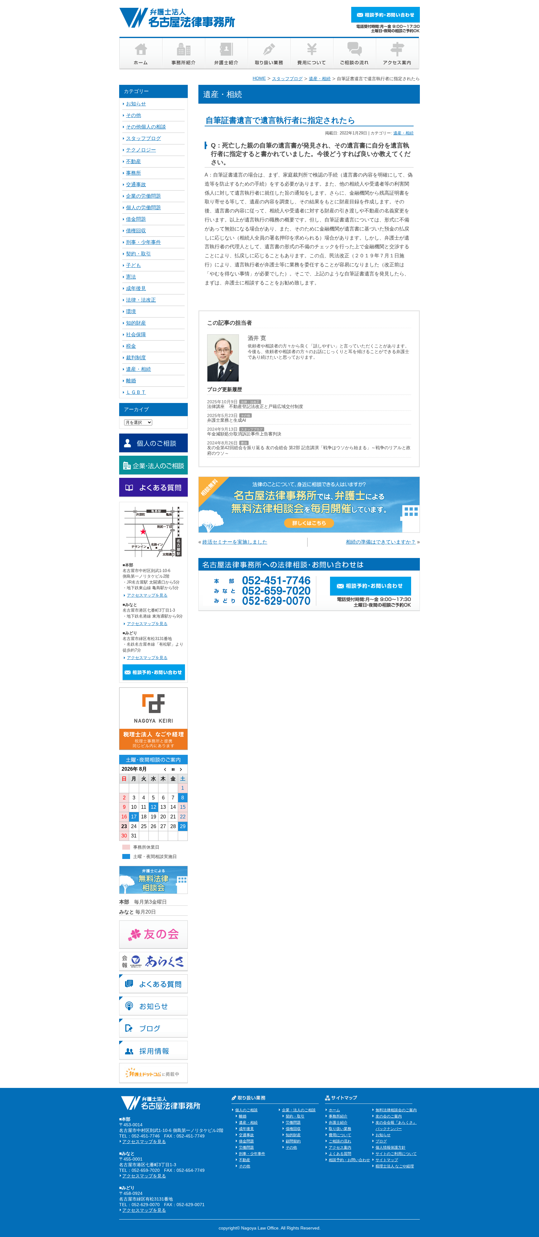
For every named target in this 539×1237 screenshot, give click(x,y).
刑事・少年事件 (143, 242)
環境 (131, 311)
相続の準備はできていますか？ (381, 542)
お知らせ (136, 103)
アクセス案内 (340, 1147)
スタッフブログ (252, 429)
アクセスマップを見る (147, 595)
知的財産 (136, 323)
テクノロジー (141, 150)
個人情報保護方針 (390, 1147)
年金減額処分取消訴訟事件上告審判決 (244, 433)
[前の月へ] (163, 769)
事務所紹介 (338, 1116)
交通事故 (136, 184)
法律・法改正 (250, 402)
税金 (131, 346)
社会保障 (136, 334)
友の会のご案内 (389, 1116)
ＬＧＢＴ (136, 392)
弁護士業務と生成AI (226, 420)
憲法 (244, 443)
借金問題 (136, 219)
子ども (133, 265)
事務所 (133, 173)
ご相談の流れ (340, 1141)
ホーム (334, 1110)
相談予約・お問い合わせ (349, 1160)
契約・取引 (138, 253)
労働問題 (246, 1147)
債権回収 (136, 230)
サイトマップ (387, 1160)
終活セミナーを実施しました (234, 542)
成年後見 (136, 288)
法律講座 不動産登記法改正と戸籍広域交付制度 (255, 406)
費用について (340, 1135)
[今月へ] (173, 769)
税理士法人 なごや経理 (395, 1166)
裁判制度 (136, 357)
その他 (245, 415)
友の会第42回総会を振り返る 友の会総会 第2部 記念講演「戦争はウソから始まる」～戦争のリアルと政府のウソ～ (308, 450)
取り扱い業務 (340, 1129)
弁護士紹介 (338, 1122)
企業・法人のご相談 (299, 1110)
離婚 (131, 380)
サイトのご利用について (396, 1154)
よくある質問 (340, 1154)
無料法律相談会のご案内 (396, 1110)
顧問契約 (293, 1141)
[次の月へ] (182, 769)
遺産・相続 (403, 133)
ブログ (381, 1141)
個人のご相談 (246, 1110)
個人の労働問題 (143, 207)
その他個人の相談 (146, 126)
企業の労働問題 (143, 196)
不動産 (133, 161)
